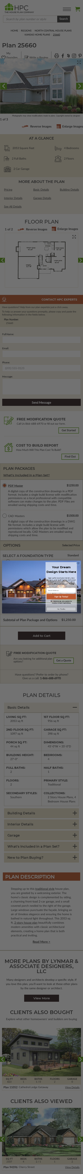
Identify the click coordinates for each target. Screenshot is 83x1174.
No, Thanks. (61, 609)
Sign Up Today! (61, 596)
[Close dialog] (78, 563)
